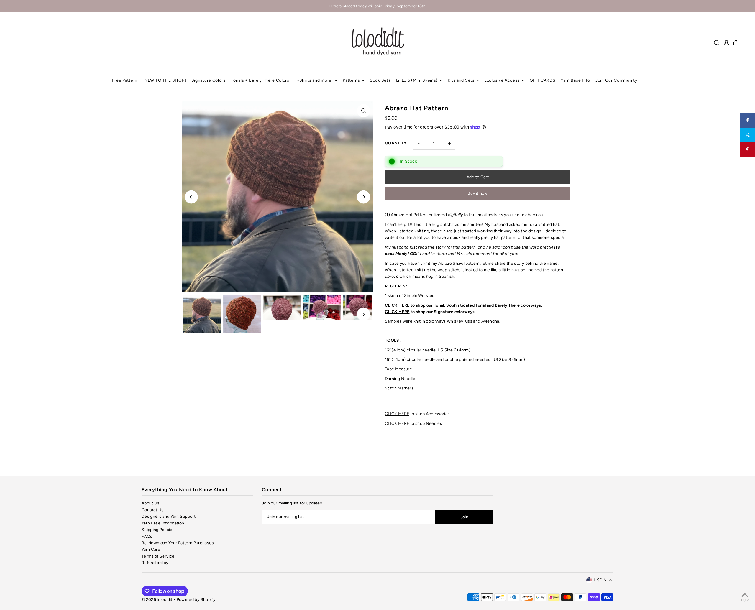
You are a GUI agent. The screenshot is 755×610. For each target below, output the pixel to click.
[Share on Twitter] (747, 135)
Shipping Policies (158, 529)
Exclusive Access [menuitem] (502, 80)
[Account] (726, 42)
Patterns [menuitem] (351, 80)
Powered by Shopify (196, 599)
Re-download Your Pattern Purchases (178, 542)
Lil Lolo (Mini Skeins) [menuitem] (417, 80)
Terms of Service (158, 556)
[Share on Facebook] (747, 120)
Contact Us (153, 509)
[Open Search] (716, 42)
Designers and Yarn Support (169, 516)
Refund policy (155, 562)
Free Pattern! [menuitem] (125, 80)
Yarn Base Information (163, 523)
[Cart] (735, 42)
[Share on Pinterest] (747, 149)
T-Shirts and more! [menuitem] (314, 80)
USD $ (600, 580)
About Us (151, 503)
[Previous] (191, 196)
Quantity (396, 143)
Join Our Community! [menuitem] (617, 80)
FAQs (147, 536)
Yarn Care (151, 549)
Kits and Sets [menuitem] (461, 80)
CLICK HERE (397, 305)
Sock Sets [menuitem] (380, 80)
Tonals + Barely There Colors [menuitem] (260, 80)
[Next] (363, 196)
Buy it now (477, 193)
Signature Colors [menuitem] (208, 80)
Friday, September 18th (404, 6)
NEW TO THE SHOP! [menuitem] (165, 80)
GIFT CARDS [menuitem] (543, 80)
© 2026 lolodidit (157, 599)
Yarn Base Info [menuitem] (575, 80)
